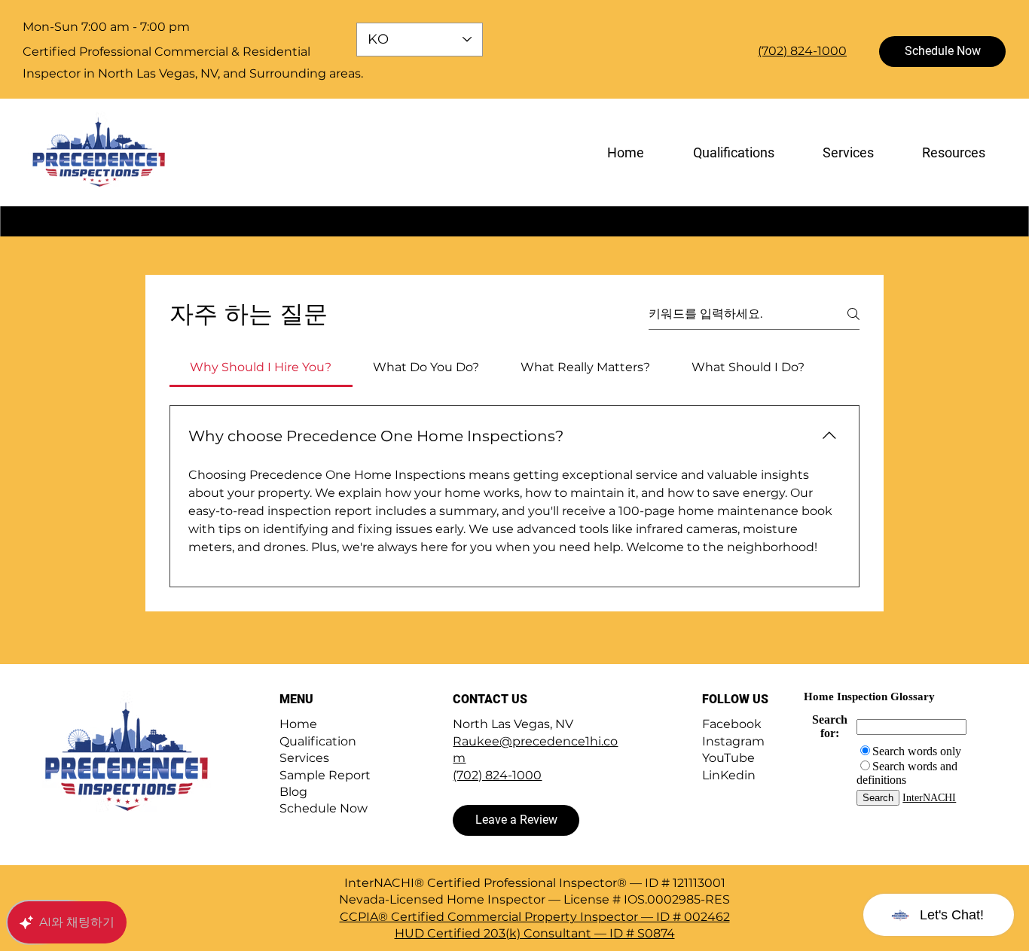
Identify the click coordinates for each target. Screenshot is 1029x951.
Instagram (733, 741)
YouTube (728, 758)
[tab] (261, 367)
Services (304, 758)
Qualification (317, 741)
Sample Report (325, 775)
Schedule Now (323, 808)
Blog (293, 792)
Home (298, 724)
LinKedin (729, 775)
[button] (952, 152)
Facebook (732, 724)
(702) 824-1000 (497, 775)
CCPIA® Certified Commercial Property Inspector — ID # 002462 (535, 917)
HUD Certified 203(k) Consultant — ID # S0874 (535, 933)
